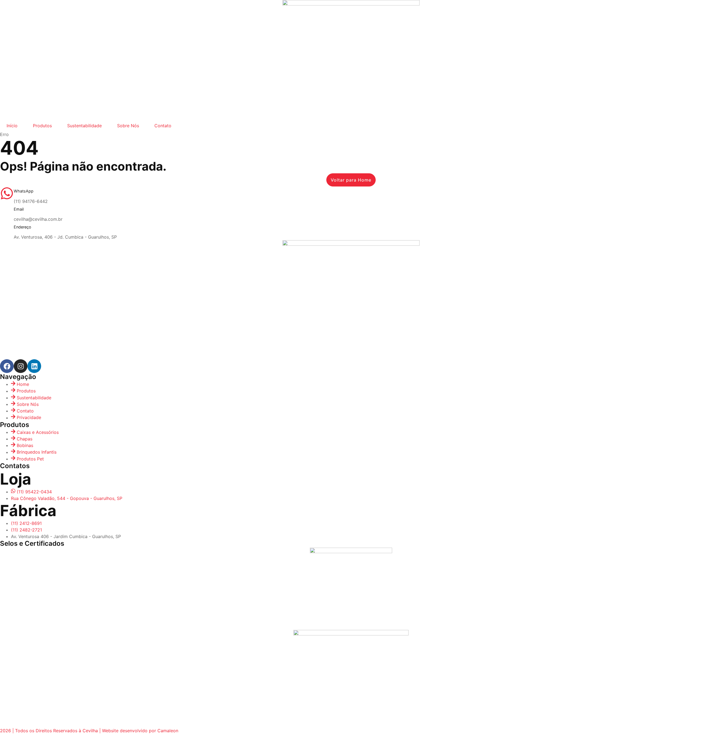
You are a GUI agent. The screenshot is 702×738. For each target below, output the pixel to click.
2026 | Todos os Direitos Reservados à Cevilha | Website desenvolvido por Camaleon (89, 730)
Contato (162, 125)
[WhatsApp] (7, 193)
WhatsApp (23, 191)
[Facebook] (7, 366)
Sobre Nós (128, 125)
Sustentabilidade (84, 125)
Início (12, 125)
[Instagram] (20, 366)
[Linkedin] (34, 366)
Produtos (42, 125)
